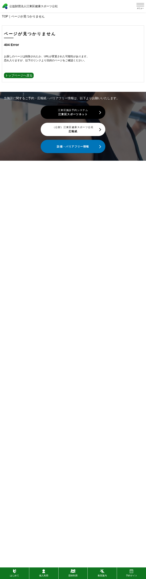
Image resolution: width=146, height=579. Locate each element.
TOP (5, 16)
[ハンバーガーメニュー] (140, 6)
